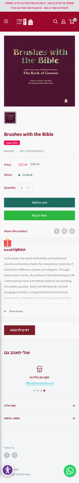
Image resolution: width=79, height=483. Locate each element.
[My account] (63, 21)
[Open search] (55, 21)
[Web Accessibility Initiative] (7, 470)
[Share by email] (64, 231)
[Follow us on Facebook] (7, 455)
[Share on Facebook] (57, 231)
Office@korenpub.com (40, 383)
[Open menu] (6, 21)
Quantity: (10, 187)
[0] (71, 21)
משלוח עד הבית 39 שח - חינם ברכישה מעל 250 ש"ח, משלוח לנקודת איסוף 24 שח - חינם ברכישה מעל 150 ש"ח (39, 5)
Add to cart (39, 202)
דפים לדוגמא (19, 330)
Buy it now (39, 215)
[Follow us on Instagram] (14, 455)
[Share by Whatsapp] (72, 231)
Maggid (9, 151)
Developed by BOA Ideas (17, 474)
